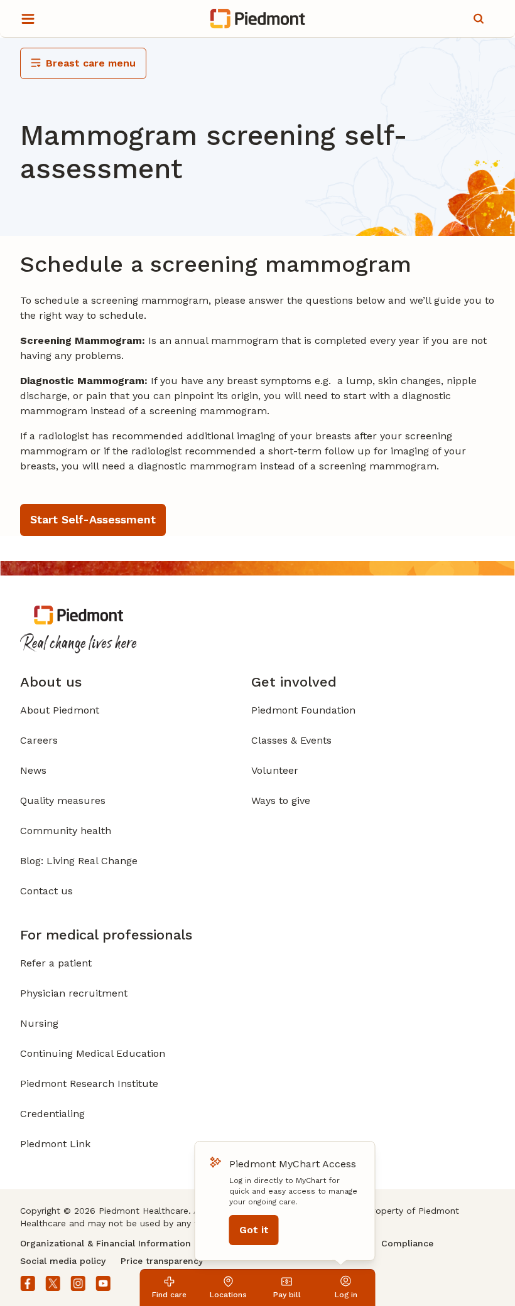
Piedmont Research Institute (89, 1083)
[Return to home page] (257, 19)
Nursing (39, 1023)
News (33, 770)
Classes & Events (291, 740)
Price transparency (162, 1261)
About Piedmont (59, 710)
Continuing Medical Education (92, 1053)
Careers (39, 740)
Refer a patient (56, 963)
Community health (65, 831)
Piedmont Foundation (303, 710)
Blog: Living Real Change (79, 861)
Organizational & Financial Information (105, 1243)
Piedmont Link (55, 1144)
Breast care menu (91, 63)
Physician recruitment (73, 993)
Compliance (407, 1243)
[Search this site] (478, 19)
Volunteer (274, 770)
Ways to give (280, 800)
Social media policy (63, 1261)
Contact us (46, 891)
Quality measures (63, 800)
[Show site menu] (27, 18)
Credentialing (52, 1114)
